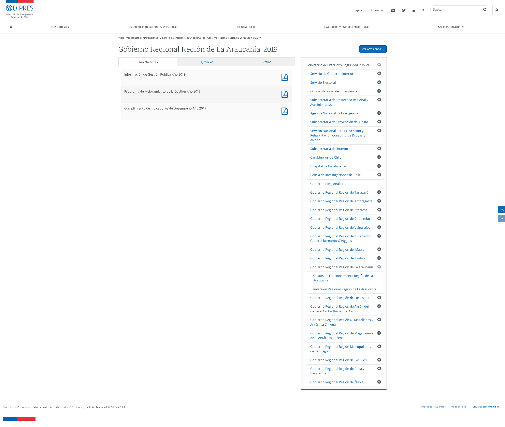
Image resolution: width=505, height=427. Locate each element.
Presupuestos (60, 27)
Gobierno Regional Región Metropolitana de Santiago (340, 348)
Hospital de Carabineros (328, 166)
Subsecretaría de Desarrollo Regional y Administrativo (339, 102)
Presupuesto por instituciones (141, 37)
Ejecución (207, 62)
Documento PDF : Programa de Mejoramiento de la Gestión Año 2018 (285, 93)
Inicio (121, 37)
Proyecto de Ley (147, 62)
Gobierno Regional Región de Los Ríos (338, 360)
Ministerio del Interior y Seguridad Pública (182, 37)
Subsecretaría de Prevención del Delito (339, 122)
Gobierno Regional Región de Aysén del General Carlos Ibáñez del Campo (339, 308)
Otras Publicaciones (451, 27)
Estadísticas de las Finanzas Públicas (153, 27)
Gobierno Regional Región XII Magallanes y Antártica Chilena (341, 322)
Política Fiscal (246, 27)
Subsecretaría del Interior (329, 149)
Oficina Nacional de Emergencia (333, 91)
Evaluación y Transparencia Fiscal (346, 27)
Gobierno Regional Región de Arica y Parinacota (337, 371)
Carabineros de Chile (325, 157)
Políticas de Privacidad (432, 406)
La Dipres (357, 10)
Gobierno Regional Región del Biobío (337, 258)
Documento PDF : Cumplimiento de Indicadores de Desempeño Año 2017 (285, 110)
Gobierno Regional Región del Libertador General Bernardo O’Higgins (340, 238)
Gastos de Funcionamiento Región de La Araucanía (343, 278)
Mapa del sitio (458, 406)
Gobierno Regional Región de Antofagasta (341, 201)
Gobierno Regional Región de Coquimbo (340, 218)
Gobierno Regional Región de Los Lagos (339, 298)
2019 (258, 37)
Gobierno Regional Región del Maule (337, 249)
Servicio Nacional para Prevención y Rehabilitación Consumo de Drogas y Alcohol (337, 135)
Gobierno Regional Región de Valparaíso (340, 227)
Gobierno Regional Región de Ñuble (336, 382)
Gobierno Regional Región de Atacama (339, 210)
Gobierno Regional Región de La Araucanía (230, 37)
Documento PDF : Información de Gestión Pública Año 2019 (285, 76)
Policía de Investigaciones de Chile (335, 175)
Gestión (266, 62)
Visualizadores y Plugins (486, 406)
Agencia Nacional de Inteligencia (334, 113)
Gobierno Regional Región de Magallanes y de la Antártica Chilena (342, 335)
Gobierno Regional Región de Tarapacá (339, 192)
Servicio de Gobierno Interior (332, 73)
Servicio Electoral (323, 82)
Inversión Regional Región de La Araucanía (344, 289)
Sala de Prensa (376, 10)
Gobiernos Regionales (326, 184)
